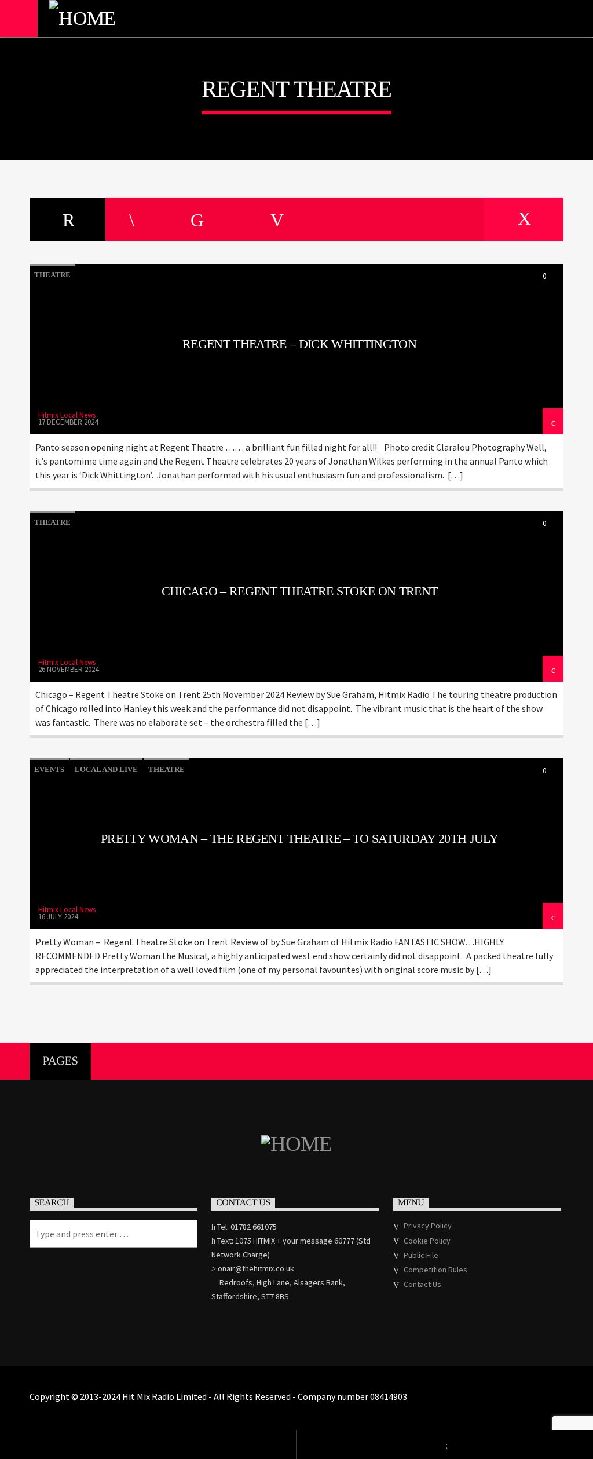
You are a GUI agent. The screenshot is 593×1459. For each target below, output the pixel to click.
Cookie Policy (427, 1240)
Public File (421, 1255)
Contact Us (422, 1284)
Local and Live (106, 769)
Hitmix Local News (67, 415)
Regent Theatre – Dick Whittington (299, 344)
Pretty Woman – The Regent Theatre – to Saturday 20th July (299, 838)
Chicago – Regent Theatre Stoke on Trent (300, 591)
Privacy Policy (428, 1225)
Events (49, 769)
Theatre (52, 274)
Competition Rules (435, 1269)
